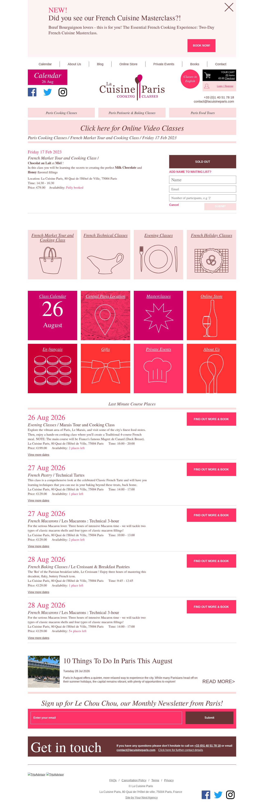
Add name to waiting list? (190, 171)
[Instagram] (63, 92)
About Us (74, 64)
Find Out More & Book (211, 419)
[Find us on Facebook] (32, 92)
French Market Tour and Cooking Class (105, 137)
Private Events (163, 64)
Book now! (201, 45)
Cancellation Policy (134, 780)
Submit (220, 206)
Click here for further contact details (180, 750)
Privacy (169, 780)
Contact (220, 64)
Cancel (174, 204)
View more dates (38, 454)
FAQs (113, 780)
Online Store (128, 64)
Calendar (45, 64)
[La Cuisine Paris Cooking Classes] (131, 88)
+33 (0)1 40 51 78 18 (219, 97)
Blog (100, 64)
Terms (155, 780)
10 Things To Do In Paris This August (117, 660)
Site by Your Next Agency (141, 797)
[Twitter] (47, 92)
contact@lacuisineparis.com (214, 101)
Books (194, 64)
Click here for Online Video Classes (132, 128)
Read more (217, 681)
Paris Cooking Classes (48, 137)
